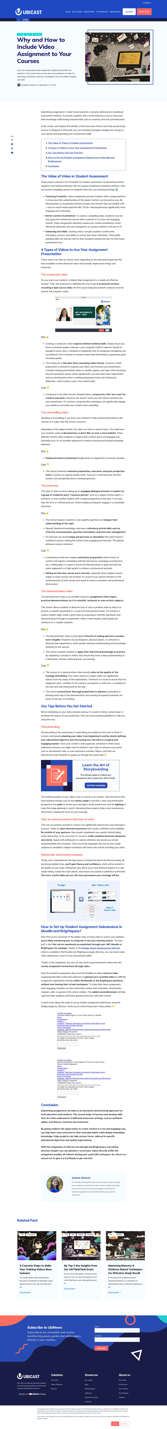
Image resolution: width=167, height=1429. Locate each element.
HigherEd (37, 34)
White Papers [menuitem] (90, 1389)
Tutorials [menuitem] (88, 1402)
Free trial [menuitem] (54, 1380)
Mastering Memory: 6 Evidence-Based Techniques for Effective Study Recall (125, 1269)
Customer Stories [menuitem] (91, 1397)
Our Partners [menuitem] (123, 1389)
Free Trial (144, 11)
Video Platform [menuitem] (57, 1384)
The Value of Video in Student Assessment (70, 143)
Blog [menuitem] (86, 1384)
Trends (27, 34)
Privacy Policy (96, 1413)
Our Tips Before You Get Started (65, 152)
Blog (68, 12)
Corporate (31, 1234)
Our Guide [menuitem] (88, 1380)
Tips (20, 34)
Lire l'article (25, 1292)
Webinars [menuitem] (88, 1393)
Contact (129, 11)
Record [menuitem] (53, 1389)
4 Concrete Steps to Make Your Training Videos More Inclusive (36, 1269)
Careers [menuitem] (122, 1397)
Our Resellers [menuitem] (123, 1393)
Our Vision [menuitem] (122, 1380)
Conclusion (53, 166)
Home (25, 20)
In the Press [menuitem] (123, 1384)
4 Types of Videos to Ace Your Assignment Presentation (77, 147)
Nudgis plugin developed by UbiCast (101, 948)
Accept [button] (115, 1424)
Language (146, 3)
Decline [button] (124, 1424)
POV (66, 1234)
